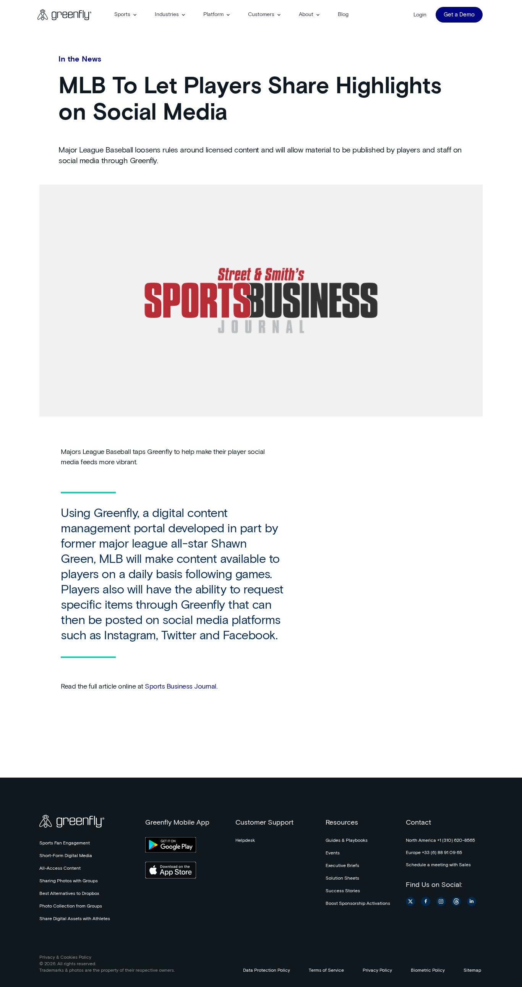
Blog (343, 14)
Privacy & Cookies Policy (65, 957)
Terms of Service (326, 970)
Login (419, 15)
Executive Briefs (342, 866)
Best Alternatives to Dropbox (69, 893)
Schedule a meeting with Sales (438, 865)
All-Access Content (60, 868)
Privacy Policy (377, 970)
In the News (79, 59)
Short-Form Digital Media (65, 856)
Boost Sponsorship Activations (358, 903)
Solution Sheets (342, 878)
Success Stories (343, 891)
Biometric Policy (428, 970)
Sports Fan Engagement (64, 843)
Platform (213, 14)
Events (333, 853)
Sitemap (472, 970)
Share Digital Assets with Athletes (74, 919)
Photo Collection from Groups (70, 906)
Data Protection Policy (266, 970)
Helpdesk (245, 840)
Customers (261, 14)
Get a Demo (459, 15)
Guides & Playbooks (347, 840)
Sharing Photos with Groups (68, 881)
